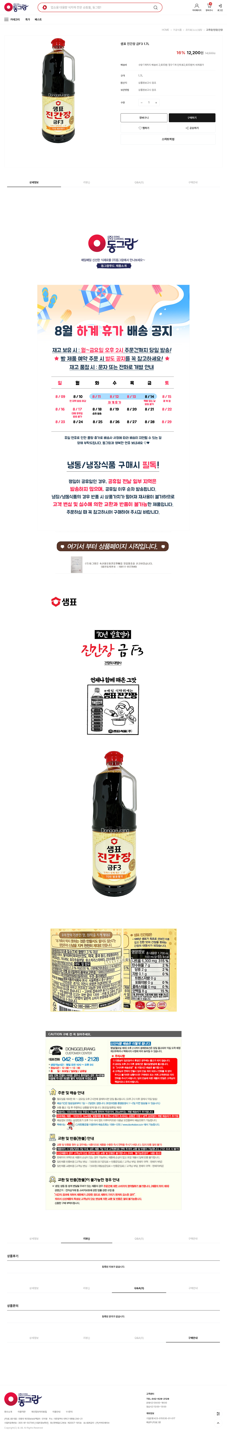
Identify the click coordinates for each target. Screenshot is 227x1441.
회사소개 (8, 1411)
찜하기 (145, 128)
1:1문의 (69, 1411)
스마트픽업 (168, 139)
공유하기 (194, 128)
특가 (27, 19)
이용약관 (22, 1411)
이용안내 (56, 1411)
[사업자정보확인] (41, 1423)
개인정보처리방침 (39, 1411)
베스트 (38, 19)
